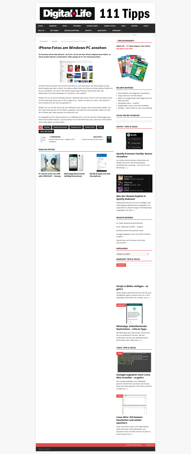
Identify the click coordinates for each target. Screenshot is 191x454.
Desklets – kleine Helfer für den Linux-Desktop (135, 108)
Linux (145, 26)
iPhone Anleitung (60, 127)
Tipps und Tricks (46, 131)
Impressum (149, 445)
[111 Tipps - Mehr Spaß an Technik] (95, 22)
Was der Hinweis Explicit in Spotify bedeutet (131, 197)
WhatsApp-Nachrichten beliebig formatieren (74, 175)
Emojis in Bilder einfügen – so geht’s (132, 288)
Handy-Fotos (109, 26)
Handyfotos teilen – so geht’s (128, 103)
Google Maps (92, 26)
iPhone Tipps (90, 127)
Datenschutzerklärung (134, 445)
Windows (116, 30)
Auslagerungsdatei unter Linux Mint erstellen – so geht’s (133, 376)
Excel (64, 26)
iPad (123, 26)
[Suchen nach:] (141, 35)
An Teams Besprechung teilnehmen (129, 223)
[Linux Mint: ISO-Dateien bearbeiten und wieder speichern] (134, 404)
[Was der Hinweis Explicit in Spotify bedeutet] (134, 183)
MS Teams (54, 30)
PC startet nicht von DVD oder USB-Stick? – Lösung (49, 175)
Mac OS (41, 30)
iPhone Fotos (76, 127)
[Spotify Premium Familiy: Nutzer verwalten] (134, 141)
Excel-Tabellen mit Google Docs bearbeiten (134, 93)
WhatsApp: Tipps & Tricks (128, 259)
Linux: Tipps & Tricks (126, 348)
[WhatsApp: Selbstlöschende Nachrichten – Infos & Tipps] (134, 314)
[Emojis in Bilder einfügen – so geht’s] (134, 273)
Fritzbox (77, 26)
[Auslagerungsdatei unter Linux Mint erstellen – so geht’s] (134, 362)
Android (52, 26)
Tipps (100, 127)
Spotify (88, 30)
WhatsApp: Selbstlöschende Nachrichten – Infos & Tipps (131, 328)
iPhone (134, 26)
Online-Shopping (71, 30)
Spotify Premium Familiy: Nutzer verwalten (134, 155)
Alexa (40, 26)
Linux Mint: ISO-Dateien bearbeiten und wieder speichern (129, 420)
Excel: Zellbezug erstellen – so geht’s (129, 227)
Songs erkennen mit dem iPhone (130, 96)
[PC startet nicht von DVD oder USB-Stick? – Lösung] (50, 163)
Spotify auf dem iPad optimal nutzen (129, 230)
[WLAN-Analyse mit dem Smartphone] (102, 163)
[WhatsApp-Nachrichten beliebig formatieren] (76, 163)
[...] (126, 168)
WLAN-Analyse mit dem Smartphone (100, 175)
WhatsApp (102, 30)
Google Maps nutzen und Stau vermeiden (133, 106)
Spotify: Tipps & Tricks (127, 126)
